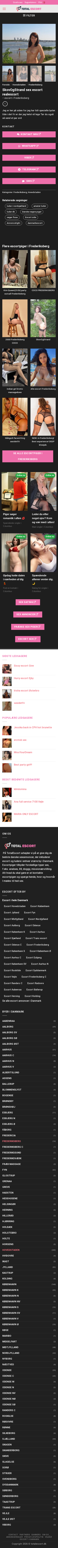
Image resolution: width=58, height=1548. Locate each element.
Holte (6, 1238)
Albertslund (10, 1072)
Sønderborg (10, 1496)
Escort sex (26, 639)
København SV (11, 1313)
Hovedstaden (19, 84)
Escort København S (14, 951)
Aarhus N (8, 1061)
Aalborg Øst (10, 1044)
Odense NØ (9, 1398)
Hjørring (8, 1221)
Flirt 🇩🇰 (41, 2)
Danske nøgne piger (31, 211)
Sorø (5, 1467)
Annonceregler (14, 1537)
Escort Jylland (11, 912)
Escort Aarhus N (39, 964)
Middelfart (9, 1341)
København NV (11, 1301)
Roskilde (7, 1416)
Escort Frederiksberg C (34, 977)
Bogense (7, 1095)
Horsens (7, 1244)
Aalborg (7, 1026)
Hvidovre (8, 1255)
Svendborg (9, 1479)
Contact (13, 1535)
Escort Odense (32, 925)
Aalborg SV (9, 1032)
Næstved (8, 1364)
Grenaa (7, 1181)
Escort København (39, 906)
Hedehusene (10, 1198)
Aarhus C (8, 1055)
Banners (36, 1535)
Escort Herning (12, 996)
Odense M (8, 1381)
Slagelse (8, 1461)
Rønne (6, 1427)
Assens (7, 1078)
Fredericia (9, 1135)
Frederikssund (11, 1152)
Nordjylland (10, 1353)
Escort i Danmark (29, 1539)
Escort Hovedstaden (15, 906)
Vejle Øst (8, 1519)
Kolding (7, 1278)
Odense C (8, 1376)
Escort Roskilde (12, 970)
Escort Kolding (32, 996)
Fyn (4, 1169)
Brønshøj (8, 1106)
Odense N (8, 1387)
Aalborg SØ (9, 1038)
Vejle (5, 1513)
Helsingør (9, 1204)
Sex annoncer (26, 614)
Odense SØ (8, 1404)
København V (10, 1318)
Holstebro (9, 1232)
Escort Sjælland (12, 938)
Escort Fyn (29, 912)
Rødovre (7, 1421)
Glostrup (8, 1175)
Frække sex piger (26, 626)
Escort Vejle (10, 977)
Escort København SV (15, 964)
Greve (6, 1187)
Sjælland (8, 1439)
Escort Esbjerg (34, 957)
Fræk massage (11, 1164)
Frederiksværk (11, 1158)
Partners (25, 1535)
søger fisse (12, 217)
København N (10, 1295)
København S (10, 1307)
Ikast (5, 1261)
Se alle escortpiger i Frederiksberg (27, 456)
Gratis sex (17, 2)
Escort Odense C (13, 944)
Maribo (6, 1335)
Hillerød (8, 1215)
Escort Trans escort (36, 938)
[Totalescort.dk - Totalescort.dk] (29, 8)
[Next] (54, 75)
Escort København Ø (40, 951)
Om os (45, 1535)
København (9, 1284)
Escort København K (14, 932)
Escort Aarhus (37, 932)
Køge (5, 1330)
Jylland (7, 1267)
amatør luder (40, 206)
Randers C (8, 1410)
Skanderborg (10, 1450)
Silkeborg (8, 1433)
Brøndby (7, 1101)
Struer (7, 1473)
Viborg (6, 1524)
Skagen (7, 1444)
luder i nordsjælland (16, 206)
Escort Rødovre (35, 983)
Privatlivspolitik (33, 1537)
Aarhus (7, 1049)
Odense (7, 1370)
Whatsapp (28, 146)
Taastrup (8, 1502)
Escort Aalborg (12, 925)
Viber (28, 157)
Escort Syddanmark (36, 970)
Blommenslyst (11, 1089)
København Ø (10, 1324)
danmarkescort (35, 223)
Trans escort (11, 1507)
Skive (5, 1456)
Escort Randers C (13, 983)
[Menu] (4, 9)
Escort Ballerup (34, 989)
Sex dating (26, 602)
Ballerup (8, 1084)
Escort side (30, 217)
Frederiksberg (35, 84)
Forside (6, 84)
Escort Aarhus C (12, 957)
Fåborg (6, 1129)
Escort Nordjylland (38, 919)
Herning (7, 1210)
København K (10, 1290)
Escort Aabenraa (12, 989)
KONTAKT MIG (29, 134)
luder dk (11, 211)
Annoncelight (13, 223)
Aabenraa (8, 1021)
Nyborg (7, 1358)
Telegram (29, 169)
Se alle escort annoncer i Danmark (21, 1000)
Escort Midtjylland (13, 919)
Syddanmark (10, 1484)
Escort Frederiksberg (38, 944)
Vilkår (48, 1537)
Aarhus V (8, 1066)
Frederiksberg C (12, 1147)
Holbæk (7, 1227)
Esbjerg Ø (8, 1124)
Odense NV (8, 1393)
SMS (29, 181)
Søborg (7, 1490)
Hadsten (7, 1192)
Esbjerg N (8, 1118)
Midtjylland (10, 1347)
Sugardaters (30, 2)
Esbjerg (7, 1112)
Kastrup (7, 1273)
